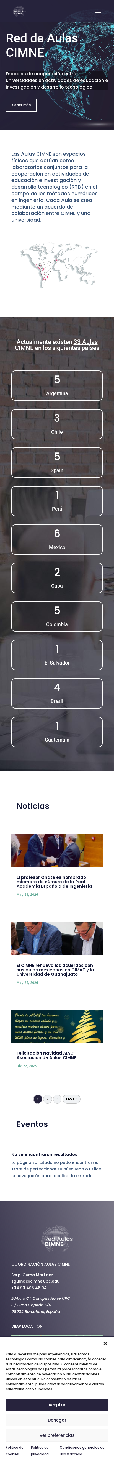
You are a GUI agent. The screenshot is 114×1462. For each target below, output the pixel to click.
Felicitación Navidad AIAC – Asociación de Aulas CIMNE (47, 1055)
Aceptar (57, 1405)
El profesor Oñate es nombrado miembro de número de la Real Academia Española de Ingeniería (54, 881)
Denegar (57, 1420)
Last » (71, 1098)
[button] (105, 1343)
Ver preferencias (57, 1435)
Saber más (21, 105)
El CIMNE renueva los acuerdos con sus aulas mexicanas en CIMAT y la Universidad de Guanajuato (55, 969)
